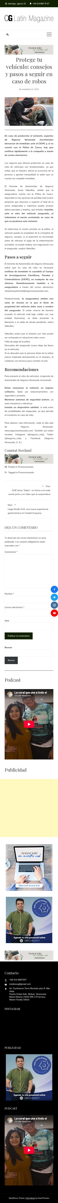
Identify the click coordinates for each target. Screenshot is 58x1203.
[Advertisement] (29, 808)
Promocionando (25, 467)
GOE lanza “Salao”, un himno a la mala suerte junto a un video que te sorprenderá (29, 490)
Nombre (9, 593)
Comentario (11, 552)
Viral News (30, 1198)
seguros (9, 237)
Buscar (8, 647)
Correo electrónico (14, 607)
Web (7, 620)
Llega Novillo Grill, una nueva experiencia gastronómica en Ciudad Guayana (28, 509)
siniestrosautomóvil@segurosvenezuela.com (26, 291)
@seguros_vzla (35, 434)
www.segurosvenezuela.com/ (19, 430)
